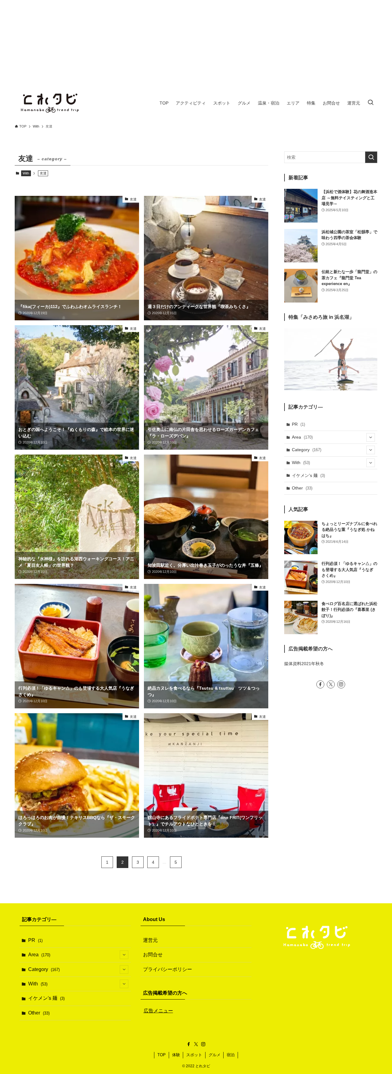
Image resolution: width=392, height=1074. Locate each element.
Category (306, 449)
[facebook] (320, 684)
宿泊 (231, 1055)
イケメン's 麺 (308, 475)
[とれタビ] (50, 103)
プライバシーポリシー (167, 969)
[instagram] (341, 684)
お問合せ (153, 954)
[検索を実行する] (371, 157)
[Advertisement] (196, 43)
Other (302, 488)
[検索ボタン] (370, 103)
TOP (161, 1055)
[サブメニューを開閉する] (370, 437)
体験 (176, 1055)
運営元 (150, 940)
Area (302, 437)
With (26, 173)
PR (298, 424)
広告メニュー (158, 1010)
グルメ (215, 1055)
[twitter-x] (331, 684)
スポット (194, 1055)
